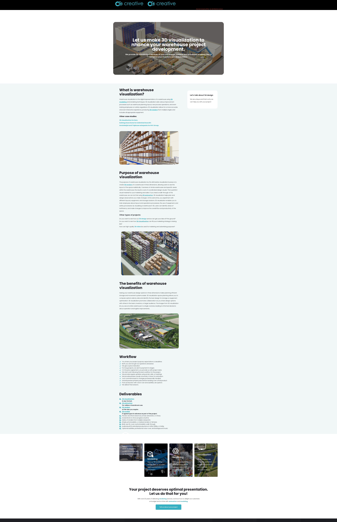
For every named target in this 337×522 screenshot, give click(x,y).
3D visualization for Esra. (128, 120)
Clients (215, 9)
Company (203, 9)
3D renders (126, 407)
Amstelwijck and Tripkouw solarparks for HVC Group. (139, 125)
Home (198, 9)
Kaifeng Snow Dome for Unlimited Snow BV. (135, 123)
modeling (184, 501)
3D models (126, 412)
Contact (220, 9)
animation (173, 501)
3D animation (127, 403)
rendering (163, 499)
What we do (209, 9)
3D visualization (128, 399)
